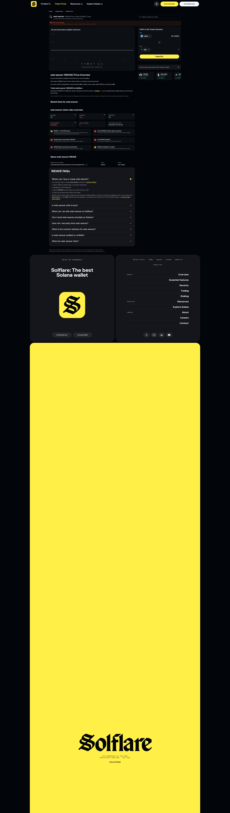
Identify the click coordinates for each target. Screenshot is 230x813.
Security (184, 285)
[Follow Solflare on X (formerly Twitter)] (146, 334)
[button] (115, 23)
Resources (183, 302)
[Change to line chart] (99, 64)
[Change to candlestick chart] (102, 64)
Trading (185, 291)
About (185, 312)
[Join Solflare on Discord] (169, 334)
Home (50, 11)
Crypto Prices (59, 11)
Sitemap (169, 259)
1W (88, 64)
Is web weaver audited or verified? (68, 235)
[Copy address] (86, 165)
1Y (94, 64)
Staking (184, 296)
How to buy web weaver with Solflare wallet (154, 67)
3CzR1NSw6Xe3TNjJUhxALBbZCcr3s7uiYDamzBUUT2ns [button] (68, 18)
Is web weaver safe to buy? (65, 205)
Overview (183, 275)
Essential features (179, 280)
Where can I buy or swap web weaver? (70, 179)
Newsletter (158, 265)
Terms (151, 259)
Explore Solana (181, 307)
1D (84, 64)
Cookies (159, 259)
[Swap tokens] (159, 42)
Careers (184, 318)
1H (81, 64)
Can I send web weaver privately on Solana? (73, 217)
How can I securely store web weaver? (70, 223)
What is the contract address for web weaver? (74, 229)
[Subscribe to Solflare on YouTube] (154, 334)
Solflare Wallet (91, 182)
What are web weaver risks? (65, 241)
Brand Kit (179, 259)
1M (91, 64)
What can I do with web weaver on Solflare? (72, 211)
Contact (184, 323)
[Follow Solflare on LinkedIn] (161, 334)
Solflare (97, 91)
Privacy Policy (139, 259)
